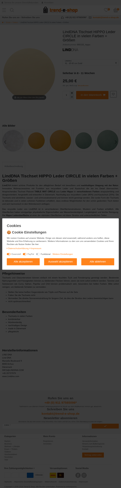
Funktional (45, 254)
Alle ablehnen (98, 261)
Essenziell (16, 254)
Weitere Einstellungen (63, 254)
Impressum (36, 248)
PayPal (30, 254)
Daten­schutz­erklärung (18, 248)
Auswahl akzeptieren (60, 261)
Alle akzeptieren (23, 261)
